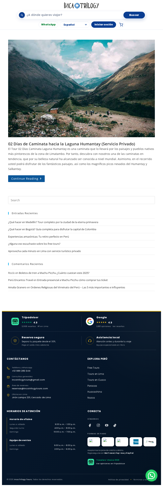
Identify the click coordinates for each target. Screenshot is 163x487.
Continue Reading (28, 177)
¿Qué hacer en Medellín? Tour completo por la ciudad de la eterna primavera (53, 222)
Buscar (134, 15)
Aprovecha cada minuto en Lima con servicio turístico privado (44, 251)
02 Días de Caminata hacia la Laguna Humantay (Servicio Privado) (71, 144)
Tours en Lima (95, 374)
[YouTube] (106, 425)
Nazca (91, 397)
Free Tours (93, 367)
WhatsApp (48, 24)
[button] (151, 475)
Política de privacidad (118, 479)
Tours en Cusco (96, 380)
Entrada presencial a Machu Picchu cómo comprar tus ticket (72, 280)
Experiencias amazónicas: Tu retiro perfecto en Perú (38, 236)
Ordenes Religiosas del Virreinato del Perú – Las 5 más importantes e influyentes (78, 287)
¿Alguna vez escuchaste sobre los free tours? (34, 243)
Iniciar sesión (103, 24)
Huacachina (94, 391)
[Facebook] (89, 425)
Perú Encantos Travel (20, 280)
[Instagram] (98, 425)
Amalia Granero (17, 287)
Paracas (92, 385)
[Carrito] (121, 24)
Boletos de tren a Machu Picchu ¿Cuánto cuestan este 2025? (54, 273)
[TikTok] (115, 425)
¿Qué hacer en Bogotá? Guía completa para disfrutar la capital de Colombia (52, 229)
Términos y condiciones (144, 479)
